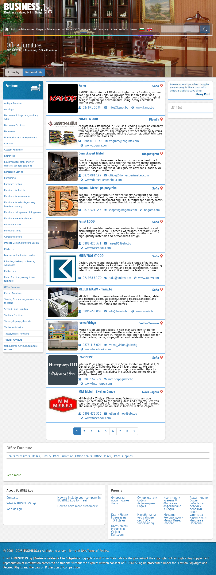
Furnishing (10, 177)
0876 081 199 (91, 175)
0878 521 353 (91, 210)
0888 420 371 (91, 243)
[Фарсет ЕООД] (63, 234)
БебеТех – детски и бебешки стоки (197, 507)
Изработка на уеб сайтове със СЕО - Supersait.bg (146, 519)
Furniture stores (12, 230)
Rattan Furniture (13, 293)
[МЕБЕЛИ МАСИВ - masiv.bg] (63, 302)
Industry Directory (21, 29)
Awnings (9, 109)
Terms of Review (98, 551)
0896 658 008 (91, 311)
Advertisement (119, 29)
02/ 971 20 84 (91, 107)
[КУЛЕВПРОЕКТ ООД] (63, 268)
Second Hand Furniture (16, 308)
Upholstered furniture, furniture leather (21, 347)
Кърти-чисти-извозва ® (172, 499)
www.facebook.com (97, 248)
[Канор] (63, 98)
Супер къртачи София (147, 499)
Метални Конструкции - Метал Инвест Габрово (173, 519)
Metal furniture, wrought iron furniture (19, 278)
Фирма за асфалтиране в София (172, 506)
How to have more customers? (77, 506)
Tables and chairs (13, 327)
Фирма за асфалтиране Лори (120, 500)
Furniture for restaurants (17, 196)
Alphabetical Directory (75, 29)
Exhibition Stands (13, 171)
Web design (14, 509)
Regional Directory (47, 29)
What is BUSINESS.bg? (21, 503)
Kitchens (9, 249)
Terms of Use (77, 551)
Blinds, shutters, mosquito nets (20, 137)
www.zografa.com (96, 145)
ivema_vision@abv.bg (122, 345)
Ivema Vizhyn (87, 322)
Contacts (12, 497)
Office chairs (83, 456)
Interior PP (85, 357)
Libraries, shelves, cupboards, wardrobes (19, 263)
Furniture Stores (12, 224)
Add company (100, 29)
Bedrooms (9, 131)
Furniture (11, 85)
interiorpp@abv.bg (120, 379)
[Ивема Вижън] (63, 335)
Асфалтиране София (199, 499)
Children (9, 143)
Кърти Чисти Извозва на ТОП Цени (119, 517)
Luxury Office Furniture (57, 456)
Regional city (34, 72)
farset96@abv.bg (119, 243)
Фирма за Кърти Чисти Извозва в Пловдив (198, 519)
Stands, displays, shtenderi (18, 321)
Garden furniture (13, 236)
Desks (36, 456)
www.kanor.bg (144, 107)
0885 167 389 (91, 379)
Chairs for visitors (18, 456)
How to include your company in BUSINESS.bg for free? (79, 499)
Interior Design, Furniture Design (21, 242)
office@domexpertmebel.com (128, 175)
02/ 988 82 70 (91, 278)
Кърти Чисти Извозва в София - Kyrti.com (119, 530)
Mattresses (10, 271)
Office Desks (102, 456)
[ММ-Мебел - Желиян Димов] (63, 404)
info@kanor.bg (118, 107)
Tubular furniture (13, 339)
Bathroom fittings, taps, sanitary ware (21, 117)
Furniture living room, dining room (22, 212)
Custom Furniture (13, 149)
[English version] (149, 29)
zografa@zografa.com (123, 141)
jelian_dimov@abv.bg (122, 413)
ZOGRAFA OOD (88, 119)
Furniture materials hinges (18, 218)
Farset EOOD (86, 221)
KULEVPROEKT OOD (91, 255)
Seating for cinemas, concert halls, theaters (22, 301)
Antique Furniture (13, 103)
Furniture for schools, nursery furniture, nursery (19, 204)
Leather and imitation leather (20, 255)
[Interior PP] (63, 370)
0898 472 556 (91, 413)
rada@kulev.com (119, 278)
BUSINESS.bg (32, 551)
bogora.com (151, 210)
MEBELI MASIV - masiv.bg (95, 289)
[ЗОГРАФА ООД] (63, 132)
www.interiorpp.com (98, 384)
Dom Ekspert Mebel (91, 153)
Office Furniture (12, 287)
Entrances (9, 155)
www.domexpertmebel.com (103, 180)
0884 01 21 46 (92, 141)
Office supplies (122, 456)
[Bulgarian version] (142, 29)
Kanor (82, 85)
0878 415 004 (91, 345)
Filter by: (14, 72)
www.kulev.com (148, 278)
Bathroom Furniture (14, 125)
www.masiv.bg (144, 311)
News (133, 29)
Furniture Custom (13, 183)
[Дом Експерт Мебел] (63, 166)
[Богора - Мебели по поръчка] (63, 200)
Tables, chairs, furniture (16, 333)
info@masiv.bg (118, 311)
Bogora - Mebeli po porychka (97, 187)
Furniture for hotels (14, 190)
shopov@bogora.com (122, 210)
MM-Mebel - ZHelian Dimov (96, 391)
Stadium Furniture (13, 315)
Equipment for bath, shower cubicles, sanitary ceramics (19, 163)
